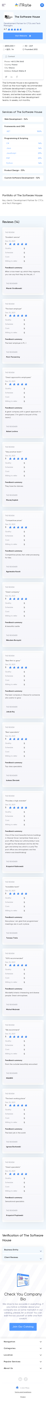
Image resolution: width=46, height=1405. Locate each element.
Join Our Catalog (23, 1327)
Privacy (23, 1397)
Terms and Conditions (23, 1392)
